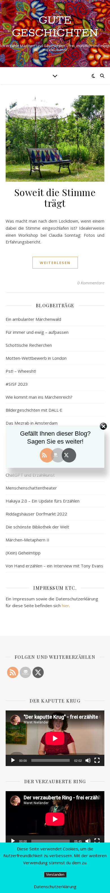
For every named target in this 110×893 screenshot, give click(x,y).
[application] (55, 738)
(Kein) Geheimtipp (23, 553)
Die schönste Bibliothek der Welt (37, 527)
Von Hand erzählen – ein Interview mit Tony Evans (54, 566)
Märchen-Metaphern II (27, 540)
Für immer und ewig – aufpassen (37, 332)
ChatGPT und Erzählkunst (30, 475)
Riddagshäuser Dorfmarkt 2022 (36, 514)
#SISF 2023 (17, 384)
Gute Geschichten (55, 27)
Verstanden (55, 874)
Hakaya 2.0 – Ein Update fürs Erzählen (43, 501)
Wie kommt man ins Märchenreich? (39, 397)
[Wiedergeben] (13, 760)
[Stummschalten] (88, 760)
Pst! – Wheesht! (21, 371)
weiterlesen (55, 262)
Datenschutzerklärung (55, 886)
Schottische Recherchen (29, 345)
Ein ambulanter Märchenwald (33, 319)
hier (65, 605)
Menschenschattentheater (31, 488)
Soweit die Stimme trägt (55, 197)
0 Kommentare (90, 283)
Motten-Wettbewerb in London (36, 358)
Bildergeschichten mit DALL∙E (34, 410)
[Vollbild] (97, 760)
